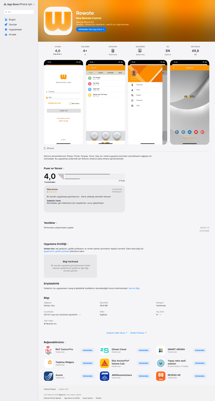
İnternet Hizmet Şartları (52, 398)
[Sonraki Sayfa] (212, 363)
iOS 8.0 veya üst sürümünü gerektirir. (61, 314)
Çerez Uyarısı (88, 398)
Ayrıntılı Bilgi (134, 288)
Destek (98, 398)
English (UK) (63, 389)
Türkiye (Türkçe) (50, 389)
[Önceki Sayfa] (41, 363)
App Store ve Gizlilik (72, 398)
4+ (157, 314)
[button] (19, 19)
